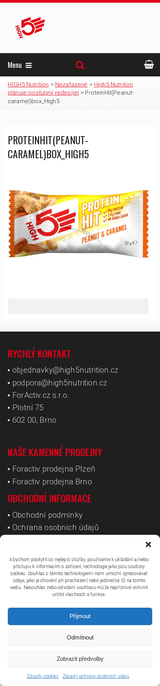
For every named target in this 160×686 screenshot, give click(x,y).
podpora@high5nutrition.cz (59, 382)
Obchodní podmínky (47, 515)
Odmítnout (80, 637)
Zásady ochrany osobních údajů (96, 676)
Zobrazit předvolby (80, 658)
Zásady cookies (43, 676)
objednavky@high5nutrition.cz (65, 370)
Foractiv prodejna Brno (52, 481)
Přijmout (80, 616)
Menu (15, 65)
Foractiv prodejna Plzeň (53, 468)
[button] (148, 544)
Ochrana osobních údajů (55, 527)
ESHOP (149, 64)
